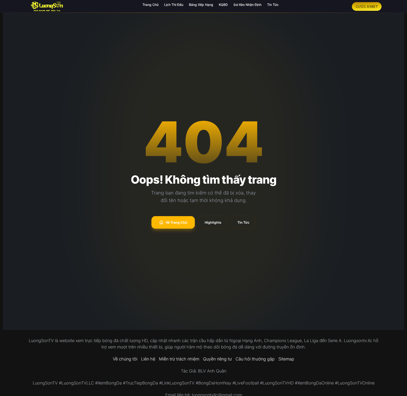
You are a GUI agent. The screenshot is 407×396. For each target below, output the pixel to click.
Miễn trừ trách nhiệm (179, 358)
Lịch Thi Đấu (173, 5)
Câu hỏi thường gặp (255, 358)
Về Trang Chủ (176, 222)
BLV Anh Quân (212, 370)
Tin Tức (273, 5)
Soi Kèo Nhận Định (247, 5)
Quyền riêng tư (217, 358)
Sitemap (286, 358)
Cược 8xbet (367, 6)
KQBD (223, 5)
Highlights (213, 222)
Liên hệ (148, 358)
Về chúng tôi (125, 358)
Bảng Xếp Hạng (201, 5)
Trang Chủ (150, 5)
